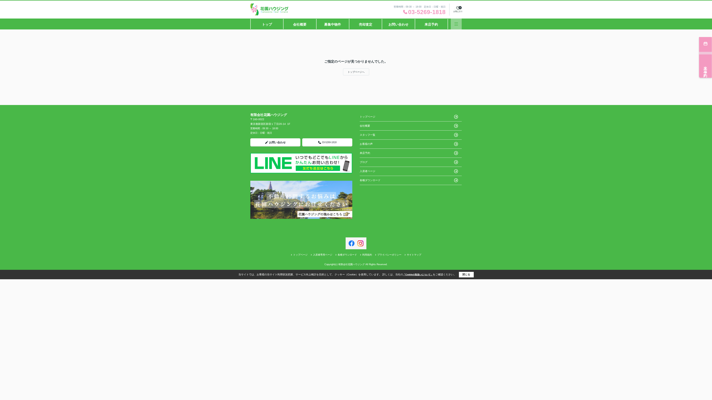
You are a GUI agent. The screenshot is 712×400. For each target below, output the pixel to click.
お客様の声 (366, 143)
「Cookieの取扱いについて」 (418, 274)
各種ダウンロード (370, 180)
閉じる (466, 274)
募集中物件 (332, 24)
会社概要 (299, 24)
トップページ (367, 116)
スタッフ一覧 (367, 134)
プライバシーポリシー (389, 254)
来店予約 (431, 24)
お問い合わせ (398, 24)
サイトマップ (414, 254)
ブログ (363, 162)
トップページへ (356, 72)
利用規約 (367, 254)
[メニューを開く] (456, 24)
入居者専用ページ (322, 254)
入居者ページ (367, 171)
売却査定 (365, 24)
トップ (267, 24)
